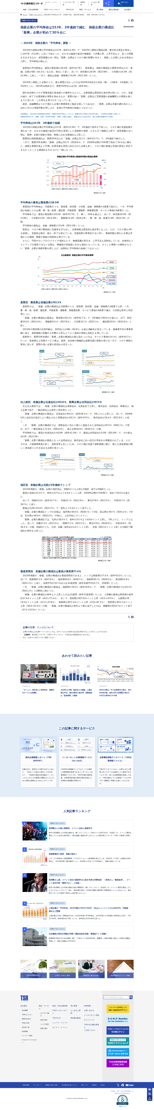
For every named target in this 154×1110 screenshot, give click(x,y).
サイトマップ (89, 1020)
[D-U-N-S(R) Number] (118, 1019)
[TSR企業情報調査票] (118, 1063)
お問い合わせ (89, 1010)
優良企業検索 (114, 9)
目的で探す (44, 1020)
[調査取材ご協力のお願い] (91, 969)
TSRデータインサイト (52, 9)
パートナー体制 (27, 1035)
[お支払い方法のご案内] (62, 969)
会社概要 (25, 1010)
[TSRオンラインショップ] (118, 1041)
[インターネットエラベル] (118, 1052)
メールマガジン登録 (91, 1015)
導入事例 (99, 9)
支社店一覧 (25, 1027)
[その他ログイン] (118, 1030)
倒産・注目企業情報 (30, 9)
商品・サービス (85, 9)
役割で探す (44, 1028)
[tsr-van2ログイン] (118, 1009)
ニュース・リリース (59, 1023)
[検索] (131, 997)
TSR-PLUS (70, 9)
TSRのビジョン (27, 1014)
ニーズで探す (44, 1024)
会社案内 (127, 9)
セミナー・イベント (59, 1027)
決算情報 (25, 1031)
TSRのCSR (25, 1023)
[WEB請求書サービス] (33, 969)
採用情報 (87, 1006)
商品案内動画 (76, 1018)
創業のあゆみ (26, 1019)
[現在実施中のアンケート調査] (120, 969)
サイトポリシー (35, 637)
